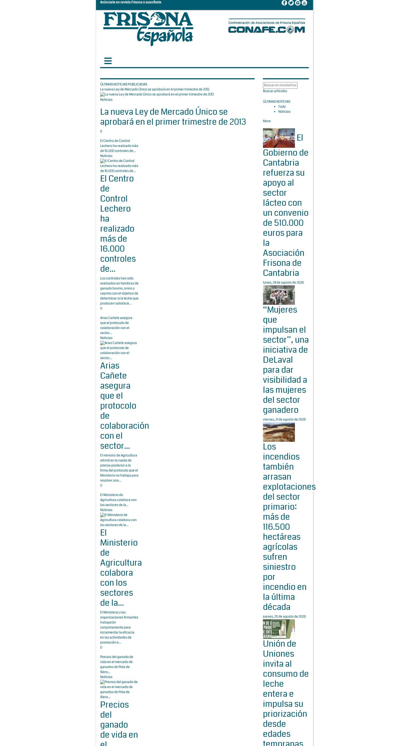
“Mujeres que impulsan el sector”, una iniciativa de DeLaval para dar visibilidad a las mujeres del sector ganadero (286, 360)
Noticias (106, 99)
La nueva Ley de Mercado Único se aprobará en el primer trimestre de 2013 (173, 117)
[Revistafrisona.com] (148, 27)
